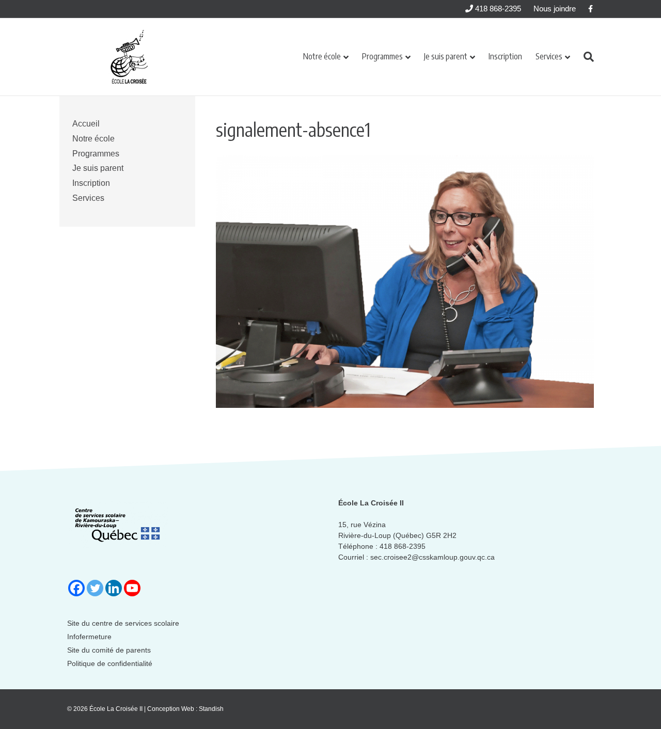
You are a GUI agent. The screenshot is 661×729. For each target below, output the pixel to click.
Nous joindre (554, 8)
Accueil (86, 123)
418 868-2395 (497, 8)
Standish (211, 708)
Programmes (382, 56)
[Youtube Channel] (132, 588)
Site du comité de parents (109, 650)
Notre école (322, 56)
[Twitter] (95, 588)
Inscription (505, 56)
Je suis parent (445, 56)
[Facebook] (76, 588)
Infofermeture (89, 636)
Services (549, 56)
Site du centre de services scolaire (123, 623)
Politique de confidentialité (109, 663)
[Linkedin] (113, 588)
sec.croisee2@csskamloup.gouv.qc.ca (432, 557)
